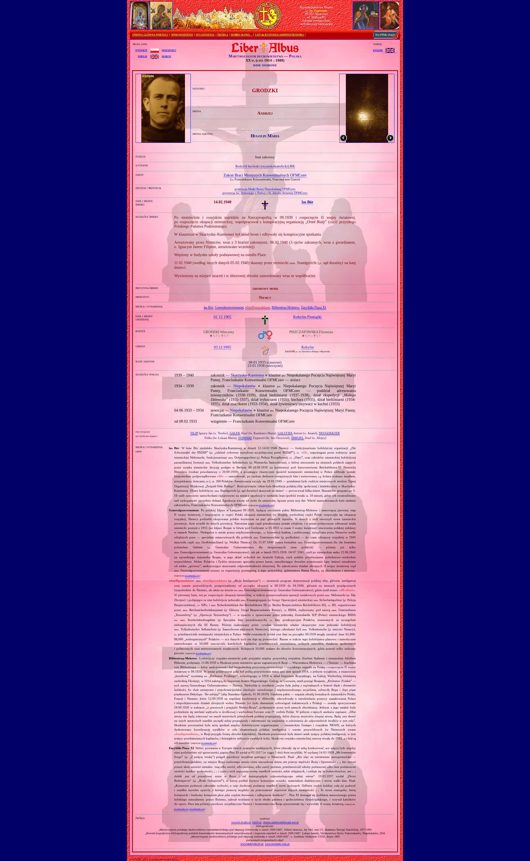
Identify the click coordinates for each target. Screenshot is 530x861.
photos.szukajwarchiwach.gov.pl (281, 822)
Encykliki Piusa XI (313, 307)
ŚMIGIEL (297, 437)
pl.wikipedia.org (266, 505)
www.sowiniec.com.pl (277, 843)
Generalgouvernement (229, 307)
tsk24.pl (256, 822)
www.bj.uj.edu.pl (241, 822)
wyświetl (141, 50)
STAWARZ (245, 437)
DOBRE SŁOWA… (241, 34)
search (166, 56)
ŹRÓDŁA (222, 34)
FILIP (194, 433)
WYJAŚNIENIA (205, 34)
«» (257, 307)
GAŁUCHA (285, 433)
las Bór (208, 307)
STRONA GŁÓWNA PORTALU (150, 34)
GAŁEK (235, 433)
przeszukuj (169, 50)
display (142, 56)
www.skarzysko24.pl (251, 843)
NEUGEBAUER (329, 433)
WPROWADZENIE (182, 34)
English (378, 50)
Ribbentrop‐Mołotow (286, 307)
